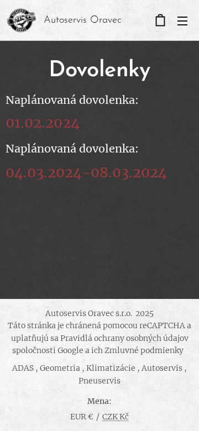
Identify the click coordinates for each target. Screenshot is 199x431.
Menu (182, 20)
